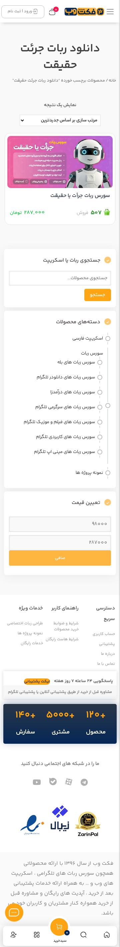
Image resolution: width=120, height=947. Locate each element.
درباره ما (108, 654)
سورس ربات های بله (76, 362)
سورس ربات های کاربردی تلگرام (65, 437)
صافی (60, 558)
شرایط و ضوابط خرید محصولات (66, 627)
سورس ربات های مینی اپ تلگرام (64, 452)
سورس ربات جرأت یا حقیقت (80, 196)
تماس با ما (106, 664)
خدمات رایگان (32, 644)
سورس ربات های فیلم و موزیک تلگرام (59, 422)
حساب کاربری (104, 634)
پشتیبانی (107, 644)
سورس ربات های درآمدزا (72, 392)
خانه (112, 80)
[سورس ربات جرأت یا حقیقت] (60, 160)
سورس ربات (92, 353)
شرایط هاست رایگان (62, 640)
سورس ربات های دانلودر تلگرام (66, 377)
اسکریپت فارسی (87, 338)
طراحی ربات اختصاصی (25, 624)
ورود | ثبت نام (20, 11)
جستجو (97, 295)
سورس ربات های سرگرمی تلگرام (65, 407)
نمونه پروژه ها (89, 472)
